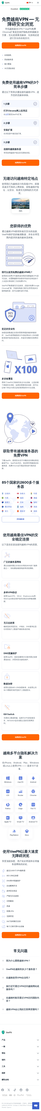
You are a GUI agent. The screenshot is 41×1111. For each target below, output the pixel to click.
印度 (35, 493)
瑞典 (22, 507)
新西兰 (7, 502)
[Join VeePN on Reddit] (21, 1090)
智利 (35, 502)
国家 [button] (3, 1073)
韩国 (35, 511)
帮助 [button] (3, 1053)
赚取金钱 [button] (5, 1080)
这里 (7, 114)
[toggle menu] (38, 2)
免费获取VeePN (20, 45)
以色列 (7, 493)
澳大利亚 (8, 507)
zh (30, 3)
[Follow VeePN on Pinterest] (27, 1090)
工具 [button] (3, 1066)
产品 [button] (3, 1040)
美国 (35, 507)
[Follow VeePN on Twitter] (8, 1090)
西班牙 (22, 511)
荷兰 (6, 511)
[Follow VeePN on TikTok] (15, 1090)
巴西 (6, 498)
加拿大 (22, 493)
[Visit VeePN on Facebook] (2, 1090)
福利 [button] (3, 1060)
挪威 (35, 498)
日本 (22, 502)
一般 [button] (3, 1046)
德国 (22, 498)
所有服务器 (20, 519)
